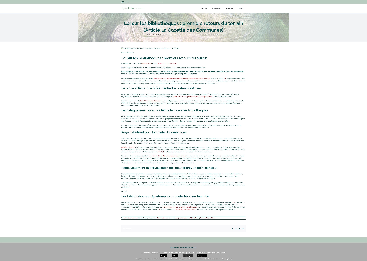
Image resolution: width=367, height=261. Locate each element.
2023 (177, 218)
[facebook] (245, 2)
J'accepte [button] (163, 256)
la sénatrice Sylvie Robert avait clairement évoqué (167, 156)
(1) (225, 78)
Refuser (175, 256)
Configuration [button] (202, 256)
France (173, 63)
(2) (159, 209)
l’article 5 (161, 152)
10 (128, 205)
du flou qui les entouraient (185, 210)
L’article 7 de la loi (127, 147)
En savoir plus (188, 256)
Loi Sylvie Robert (194, 218)
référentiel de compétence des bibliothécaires (179, 207)
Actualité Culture (164, 63)
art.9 (233, 202)
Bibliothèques (184, 218)
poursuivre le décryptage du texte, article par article (192, 97)
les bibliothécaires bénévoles (151, 101)
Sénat (213, 218)
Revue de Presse (162, 218)
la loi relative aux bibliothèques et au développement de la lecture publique (182, 79)
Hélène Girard (146, 63)
